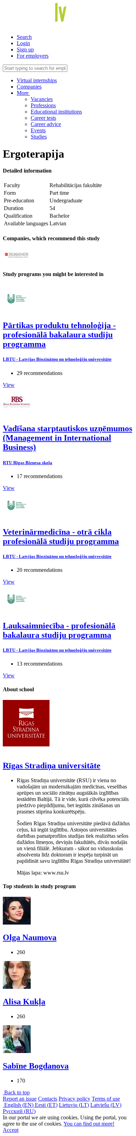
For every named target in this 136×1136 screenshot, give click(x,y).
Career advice (46, 124)
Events (38, 130)
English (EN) (19, 1105)
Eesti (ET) (46, 1105)
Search (24, 37)
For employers (32, 56)
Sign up (25, 49)
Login (23, 43)
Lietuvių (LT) (74, 1105)
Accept (10, 1130)
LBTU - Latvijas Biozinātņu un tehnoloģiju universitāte (57, 359)
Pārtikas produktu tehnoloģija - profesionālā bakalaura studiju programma (59, 335)
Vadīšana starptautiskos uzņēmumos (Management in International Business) (67, 438)
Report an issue (20, 1099)
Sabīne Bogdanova (36, 1065)
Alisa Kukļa (24, 1001)
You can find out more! (88, 1124)
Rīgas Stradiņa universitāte (51, 765)
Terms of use (106, 1099)
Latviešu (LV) (105, 1105)
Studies (39, 137)
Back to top (16, 1092)
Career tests (43, 118)
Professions (43, 105)
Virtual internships (37, 80)
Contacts (47, 1099)
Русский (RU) (19, 1111)
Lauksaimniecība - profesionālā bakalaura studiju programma (59, 630)
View (9, 385)
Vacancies (42, 99)
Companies (29, 87)
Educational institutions (56, 112)
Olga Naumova (29, 937)
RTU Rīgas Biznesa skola (27, 462)
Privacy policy (74, 1099)
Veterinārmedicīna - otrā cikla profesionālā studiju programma (61, 536)
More (23, 93)
